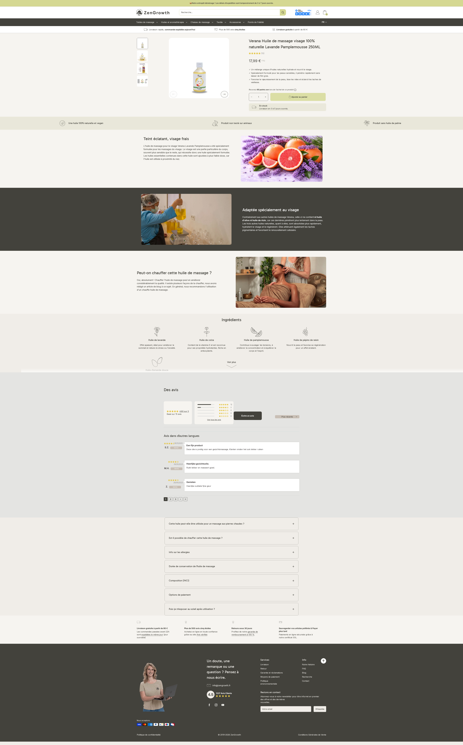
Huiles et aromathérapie (173, 22)
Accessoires (235, 22)
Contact (305, 681)
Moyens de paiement (269, 677)
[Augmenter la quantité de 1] (265, 97)
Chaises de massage (200, 22)
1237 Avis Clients (224, 693)
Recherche (307, 677)
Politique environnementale (268, 682)
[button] (255, 53)
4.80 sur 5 (184, 411)
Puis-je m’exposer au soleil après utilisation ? (192, 609)
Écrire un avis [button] (247, 416)
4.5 (210, 694)
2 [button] (170, 499)
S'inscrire (320, 709)
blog (159, 286)
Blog (304, 673)
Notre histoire (308, 664)
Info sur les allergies (179, 552)
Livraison (264, 664)
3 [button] (175, 499)
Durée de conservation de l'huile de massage (192, 566)
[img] (169, 443)
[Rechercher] (283, 12)
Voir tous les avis (214, 420)
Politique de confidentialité (148, 735)
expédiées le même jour (152, 634)
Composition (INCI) (179, 580)
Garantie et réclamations (271, 673)
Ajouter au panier (299, 97)
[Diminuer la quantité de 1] (251, 97)
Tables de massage (145, 22)
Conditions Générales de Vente (312, 735)
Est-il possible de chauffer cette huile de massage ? (195, 538)
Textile (220, 22)
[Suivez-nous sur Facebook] (209, 704)
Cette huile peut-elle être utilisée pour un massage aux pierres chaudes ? (206, 523)
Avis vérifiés (202, 634)
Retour (263, 668)
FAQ (304, 668)
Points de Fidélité (256, 22)
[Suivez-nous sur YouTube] (222, 704)
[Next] (224, 94)
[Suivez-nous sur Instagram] (216, 704)
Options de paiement (180, 594)
